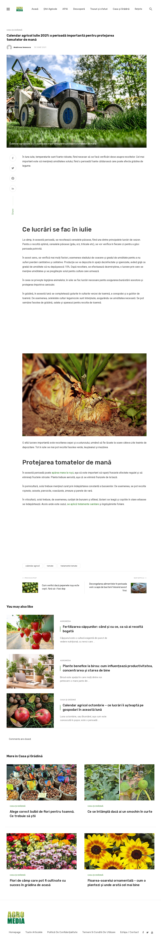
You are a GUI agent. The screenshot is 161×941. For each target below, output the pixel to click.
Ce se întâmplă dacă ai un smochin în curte (120, 811)
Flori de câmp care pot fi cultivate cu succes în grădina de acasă (38, 883)
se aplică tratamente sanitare (83, 504)
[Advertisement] (84, 195)
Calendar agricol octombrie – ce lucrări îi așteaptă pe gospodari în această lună (103, 707)
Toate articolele (33, 932)
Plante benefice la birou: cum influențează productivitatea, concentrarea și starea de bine (108, 668)
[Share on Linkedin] (12, 189)
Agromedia (65, 621)
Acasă (35, 9)
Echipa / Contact (129, 932)
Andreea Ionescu (22, 47)
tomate (50, 566)
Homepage (15, 932)
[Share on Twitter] (12, 168)
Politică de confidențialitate (62, 932)
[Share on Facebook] (12, 158)
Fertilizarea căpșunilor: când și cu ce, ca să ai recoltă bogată (103, 629)
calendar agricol (32, 566)
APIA (65, 9)
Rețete (138, 9)
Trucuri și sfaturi (99, 9)
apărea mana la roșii (63, 472)
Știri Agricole (50, 9)
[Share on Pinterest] (12, 179)
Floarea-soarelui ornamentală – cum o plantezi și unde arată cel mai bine (117, 883)
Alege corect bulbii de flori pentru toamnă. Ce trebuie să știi (42, 814)
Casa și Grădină (121, 9)
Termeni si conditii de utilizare (98, 932)
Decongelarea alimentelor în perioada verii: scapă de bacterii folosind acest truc (108, 587)
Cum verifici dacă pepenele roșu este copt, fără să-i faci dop (60, 587)
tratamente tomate (69, 566)
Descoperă (79, 9)
